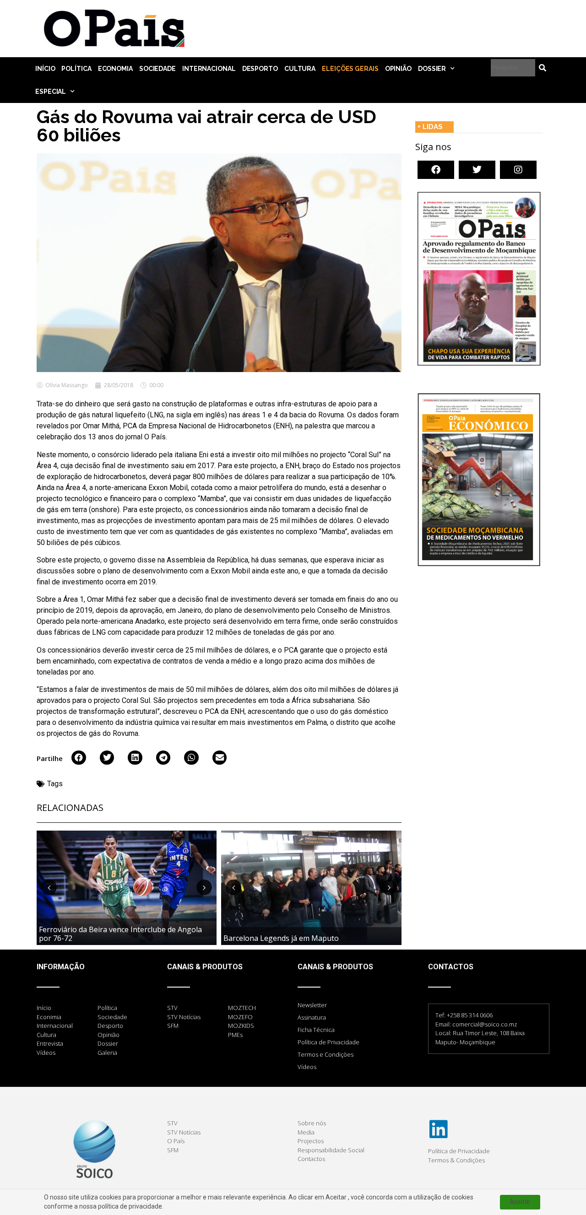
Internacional (209, 68)
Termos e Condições (325, 1054)
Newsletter (312, 1005)
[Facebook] (436, 170)
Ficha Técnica (316, 1030)
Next (204, 887)
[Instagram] (518, 170)
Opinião (398, 68)
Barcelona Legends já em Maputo (281, 938)
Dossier (432, 68)
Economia (115, 68)
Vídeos (307, 1067)
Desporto (260, 68)
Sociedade (157, 68)
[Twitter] (477, 170)
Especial (50, 91)
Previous (49, 887)
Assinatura (312, 1017)
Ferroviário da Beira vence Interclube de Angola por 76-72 (120, 933)
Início (45, 68)
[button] (78, 758)
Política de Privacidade (328, 1042)
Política (76, 68)
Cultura (299, 68)
